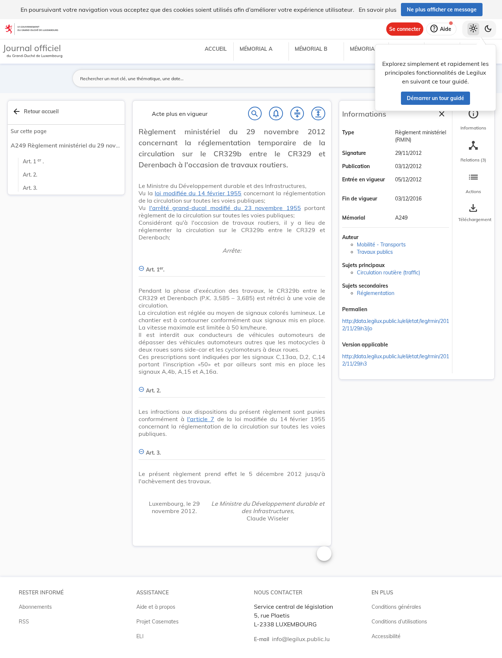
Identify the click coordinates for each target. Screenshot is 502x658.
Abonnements (35, 607)
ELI (140, 636)
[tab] (473, 119)
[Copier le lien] (377, 310)
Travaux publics (375, 252)
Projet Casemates (157, 621)
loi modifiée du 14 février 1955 (198, 193)
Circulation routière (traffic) (388, 272)
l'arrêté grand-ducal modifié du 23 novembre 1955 (225, 207)
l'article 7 (200, 419)
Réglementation (375, 293)
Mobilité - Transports (381, 244)
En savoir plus (378, 9)
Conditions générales (396, 607)
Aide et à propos (155, 607)
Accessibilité (386, 636)
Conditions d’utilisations (399, 621)
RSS (24, 621)
